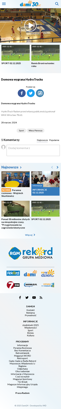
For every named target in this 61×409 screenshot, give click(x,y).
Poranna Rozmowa (22, 348)
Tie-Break (22, 382)
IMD (44, 405)
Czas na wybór (22, 376)
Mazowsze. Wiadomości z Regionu (22, 364)
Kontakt (31, 310)
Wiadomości (30, 327)
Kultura (30, 335)
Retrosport (22, 358)
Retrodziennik (22, 353)
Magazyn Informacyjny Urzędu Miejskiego (22, 385)
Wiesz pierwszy (35, 130)
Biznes (30, 333)
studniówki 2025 (30, 325)
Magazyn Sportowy (22, 379)
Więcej (29, 234)
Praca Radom (22, 393)
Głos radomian (22, 371)
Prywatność (30, 315)
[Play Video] (30, 25)
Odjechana (22, 368)
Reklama (30, 312)
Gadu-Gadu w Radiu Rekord (22, 361)
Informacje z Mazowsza (22, 374)
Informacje (22, 345)
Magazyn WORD (22, 355)
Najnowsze (10, 167)
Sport (21, 130)
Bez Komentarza (22, 350)
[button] (57, 167)
